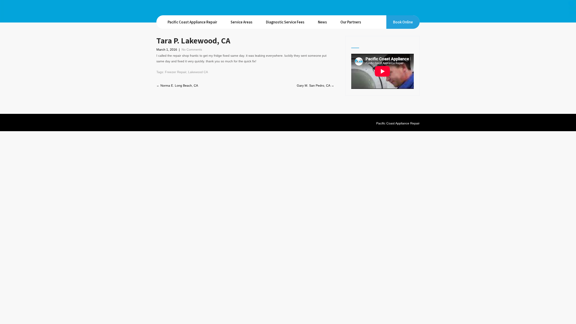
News (322, 22)
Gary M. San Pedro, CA (315, 85)
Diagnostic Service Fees (285, 22)
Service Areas (241, 22)
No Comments (192, 49)
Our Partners (350, 22)
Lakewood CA (198, 72)
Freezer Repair (175, 72)
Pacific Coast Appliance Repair (192, 22)
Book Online (403, 22)
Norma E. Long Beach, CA (177, 85)
